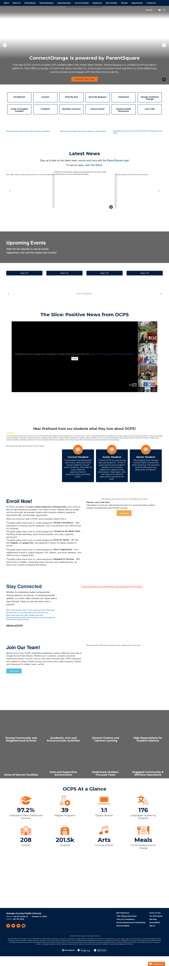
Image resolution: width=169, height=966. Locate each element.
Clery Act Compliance (125, 919)
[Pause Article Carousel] (111, 207)
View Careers (14, 671)
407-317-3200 (18, 919)
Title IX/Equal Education (126, 916)
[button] (150, 10)
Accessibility (154, 922)
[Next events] (161, 294)
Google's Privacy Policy (115, 354)
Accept (75, 359)
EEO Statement (122, 913)
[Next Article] (159, 191)
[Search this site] (164, 10)
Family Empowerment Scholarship (130, 922)
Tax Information (156, 916)
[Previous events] (8, 294)
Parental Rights (122, 926)
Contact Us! (158, 964)
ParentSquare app (118, 160)
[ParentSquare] (68, 950)
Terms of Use (154, 913)
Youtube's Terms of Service (98, 354)
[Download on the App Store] (100, 950)
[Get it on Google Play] (84, 950)
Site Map (153, 919)
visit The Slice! (93, 165)
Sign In (152, 926)
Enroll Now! (124, 513)
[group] (21, 727)
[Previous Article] (10, 191)
